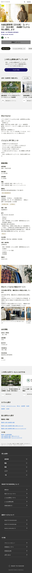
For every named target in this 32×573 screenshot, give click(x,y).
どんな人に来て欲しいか (19, 48)
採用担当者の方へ (9, 505)
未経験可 (3, 408)
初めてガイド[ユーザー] (10, 493)
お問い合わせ (8, 555)
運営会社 (7, 489)
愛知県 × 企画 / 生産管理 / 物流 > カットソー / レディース (13, 428)
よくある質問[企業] (9, 501)
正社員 (7, 408)
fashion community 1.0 (10, 528)
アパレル (3, 406)
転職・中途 (4, 32)
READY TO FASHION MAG (11, 520)
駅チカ (18, 406)
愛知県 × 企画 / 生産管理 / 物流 (8, 422)
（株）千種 (6, 37)
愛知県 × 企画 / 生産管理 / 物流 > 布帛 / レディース (12, 425)
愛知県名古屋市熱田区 (13, 32)
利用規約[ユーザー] (9, 547)
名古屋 (27, 406)
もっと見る (26, 78)
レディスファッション (11, 406)
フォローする (16, 70)
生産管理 (23, 406)
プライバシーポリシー (10, 543)
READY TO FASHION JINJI (10, 524)
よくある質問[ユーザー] (10, 497)
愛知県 (2, 434)
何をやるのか (5, 48)
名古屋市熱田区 (8, 434)
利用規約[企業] (8, 551)
